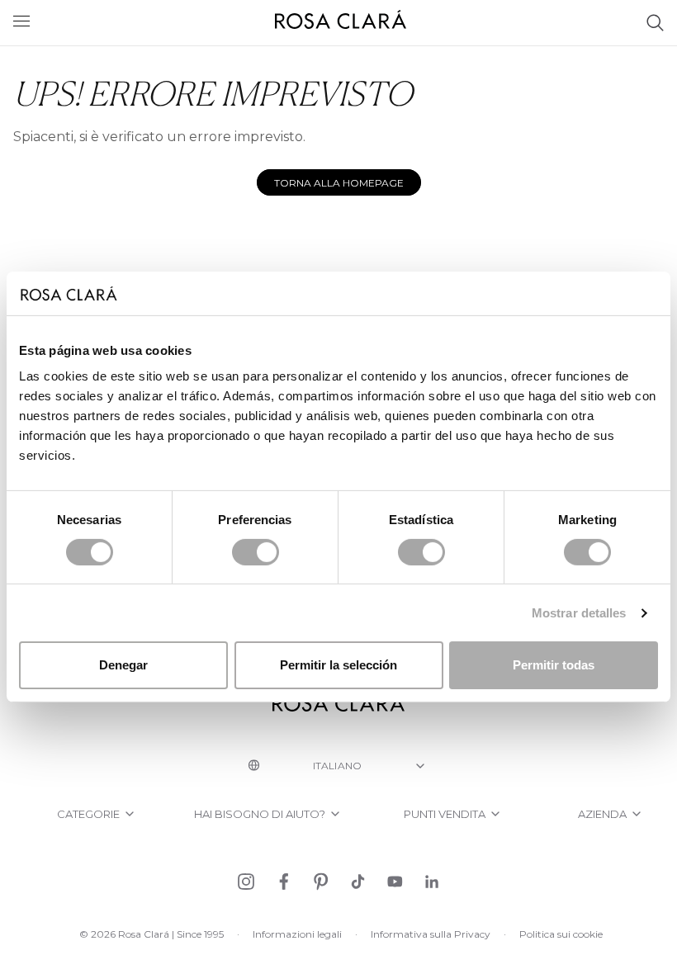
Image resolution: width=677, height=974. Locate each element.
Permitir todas (553, 665)
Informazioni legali (297, 934)
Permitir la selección (338, 665)
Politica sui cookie (561, 934)
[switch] (255, 552)
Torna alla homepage (339, 183)
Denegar (123, 665)
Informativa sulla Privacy (430, 934)
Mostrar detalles (579, 613)
